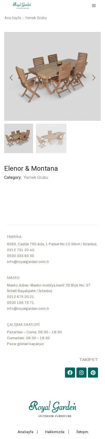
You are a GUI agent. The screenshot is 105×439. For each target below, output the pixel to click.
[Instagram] (81, 373)
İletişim (82, 432)
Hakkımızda (54, 432)
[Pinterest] (93, 373)
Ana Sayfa (12, 18)
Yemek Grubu (36, 18)
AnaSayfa (25, 432)
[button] (11, 78)
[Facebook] (70, 373)
